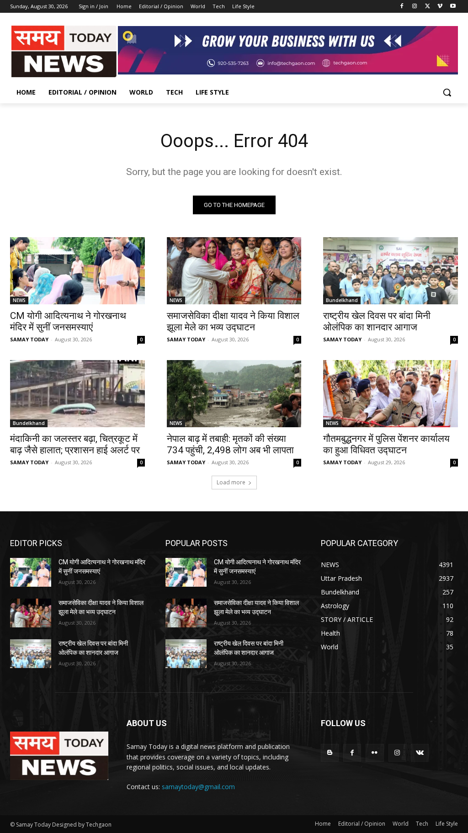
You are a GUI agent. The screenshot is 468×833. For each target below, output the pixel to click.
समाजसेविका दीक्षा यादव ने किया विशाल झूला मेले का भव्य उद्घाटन (233, 321)
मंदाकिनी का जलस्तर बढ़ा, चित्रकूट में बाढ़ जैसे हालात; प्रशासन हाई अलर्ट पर (75, 444)
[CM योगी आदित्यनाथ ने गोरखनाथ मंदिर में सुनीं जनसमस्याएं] (77, 270)
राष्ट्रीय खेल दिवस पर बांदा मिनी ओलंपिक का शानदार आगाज (377, 321)
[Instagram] (415, 6)
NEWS (19, 300)
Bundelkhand (342, 300)
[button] (447, 92)
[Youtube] (452, 6)
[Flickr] (374, 753)
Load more (231, 482)
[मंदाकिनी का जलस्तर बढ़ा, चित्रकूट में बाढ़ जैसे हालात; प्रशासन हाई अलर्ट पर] (77, 393)
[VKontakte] (420, 753)
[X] (427, 6)
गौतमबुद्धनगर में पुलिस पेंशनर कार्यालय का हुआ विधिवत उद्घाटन (386, 444)
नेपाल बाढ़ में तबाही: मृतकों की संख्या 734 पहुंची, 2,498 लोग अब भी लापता (230, 444)
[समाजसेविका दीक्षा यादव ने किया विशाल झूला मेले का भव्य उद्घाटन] (234, 270)
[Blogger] (330, 753)
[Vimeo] (440, 6)
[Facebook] (402, 6)
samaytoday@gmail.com (198, 786)
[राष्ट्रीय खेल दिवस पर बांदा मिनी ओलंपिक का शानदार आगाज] (390, 270)
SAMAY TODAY (29, 339)
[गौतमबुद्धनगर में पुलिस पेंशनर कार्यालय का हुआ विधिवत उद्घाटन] (390, 393)
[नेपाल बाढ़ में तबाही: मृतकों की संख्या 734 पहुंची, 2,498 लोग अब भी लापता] (234, 393)
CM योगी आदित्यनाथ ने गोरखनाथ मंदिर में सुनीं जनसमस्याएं (68, 321)
